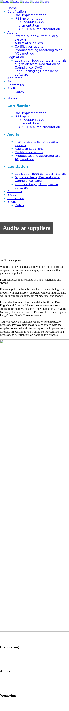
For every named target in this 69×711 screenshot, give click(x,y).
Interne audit (7, 678)
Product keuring (9, 688)
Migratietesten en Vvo (13, 706)
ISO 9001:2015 (9, 664)
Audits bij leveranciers (13, 681)
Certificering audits (11, 685)
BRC (3, 654)
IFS (2, 657)
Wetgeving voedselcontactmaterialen (21, 702)
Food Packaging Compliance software (22, 709)
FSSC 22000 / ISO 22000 (15, 660)
